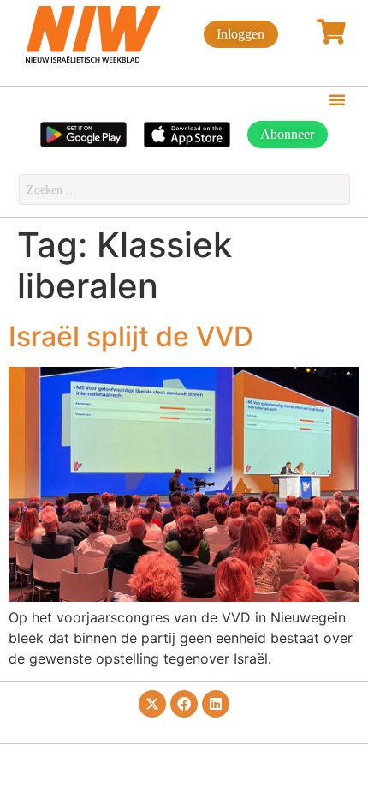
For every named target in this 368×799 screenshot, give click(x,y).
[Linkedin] (215, 704)
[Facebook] (184, 704)
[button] (337, 99)
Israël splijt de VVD (131, 336)
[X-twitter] (152, 704)
